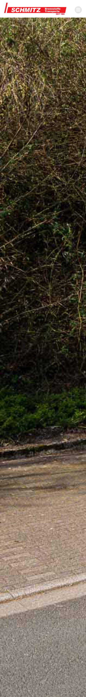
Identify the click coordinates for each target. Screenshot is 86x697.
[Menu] (78, 9)
